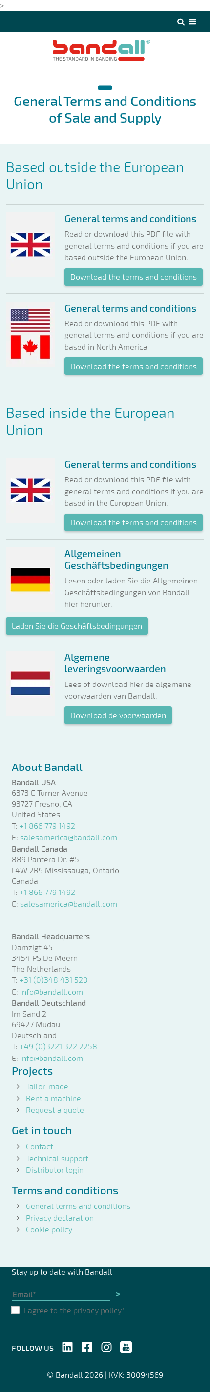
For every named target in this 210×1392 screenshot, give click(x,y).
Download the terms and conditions (133, 276)
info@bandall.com (51, 991)
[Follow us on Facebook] (87, 1345)
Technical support (57, 1158)
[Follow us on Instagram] (106, 1345)
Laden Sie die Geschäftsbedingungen (77, 625)
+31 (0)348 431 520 (54, 979)
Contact (39, 1146)
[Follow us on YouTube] (126, 1345)
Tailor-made (47, 1086)
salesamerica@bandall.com (68, 837)
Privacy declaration (60, 1217)
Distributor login (55, 1169)
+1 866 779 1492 (47, 825)
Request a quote (55, 1109)
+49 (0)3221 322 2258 (58, 1046)
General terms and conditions (78, 1205)
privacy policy (97, 1310)
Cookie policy (49, 1229)
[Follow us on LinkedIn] (67, 1345)
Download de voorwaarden (118, 715)
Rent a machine (53, 1097)
